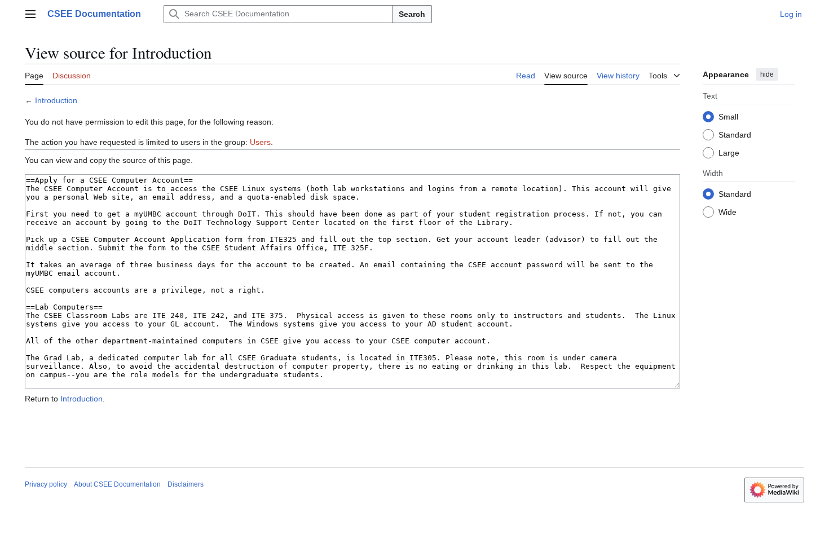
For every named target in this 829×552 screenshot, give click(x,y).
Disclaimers (185, 484)
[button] (30, 14)
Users (260, 142)
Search (412, 14)
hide (767, 74)
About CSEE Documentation (117, 484)
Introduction (56, 100)
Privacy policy (46, 484)
